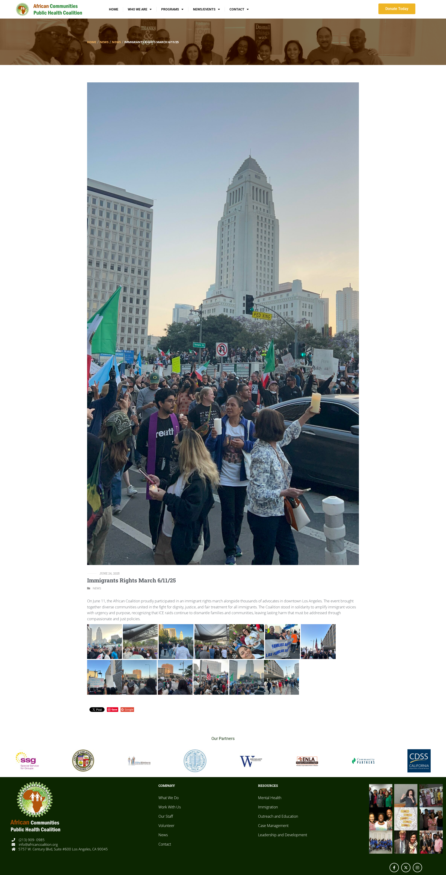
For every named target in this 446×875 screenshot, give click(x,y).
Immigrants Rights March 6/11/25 (131, 580)
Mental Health (269, 797)
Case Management (273, 825)
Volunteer (166, 825)
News (104, 42)
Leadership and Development (282, 834)
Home (113, 9)
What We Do (168, 797)
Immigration (268, 807)
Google (129, 709)
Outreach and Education (278, 816)
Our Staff (165, 816)
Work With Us (169, 807)
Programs (170, 9)
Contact (237, 9)
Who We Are (137, 9)
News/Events (204, 9)
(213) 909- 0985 (31, 839)
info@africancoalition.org (38, 844)
